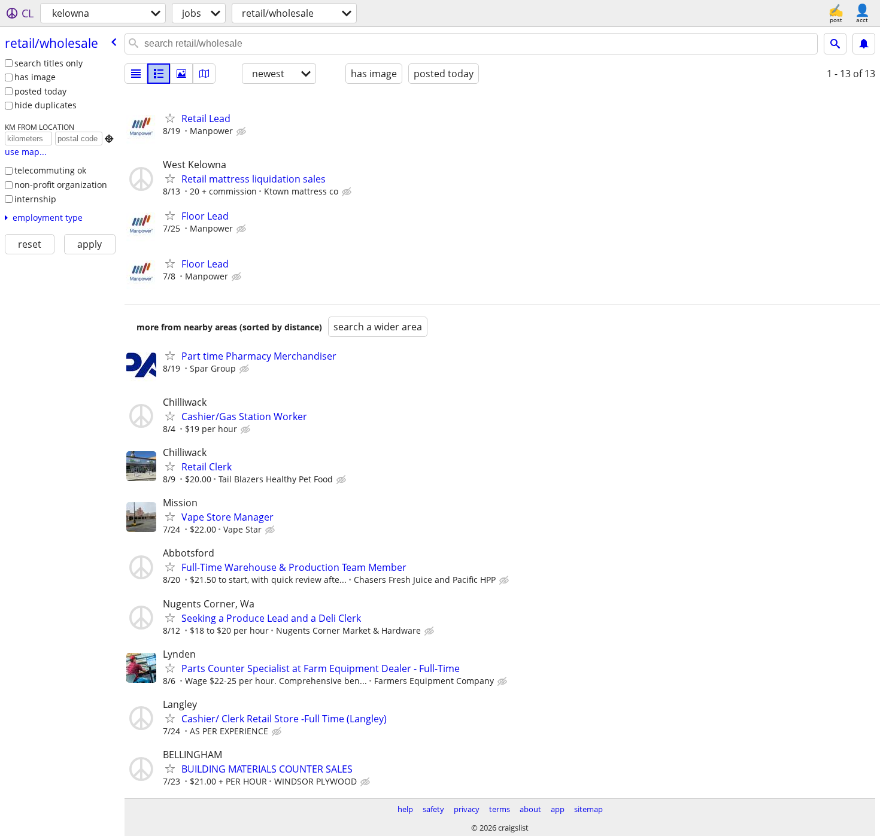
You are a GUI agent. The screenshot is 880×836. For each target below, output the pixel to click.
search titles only (48, 63)
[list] (136, 73)
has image (35, 77)
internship (35, 199)
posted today (40, 91)
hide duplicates (45, 105)
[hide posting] (242, 131)
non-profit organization (60, 184)
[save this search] (863, 43)
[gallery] (181, 73)
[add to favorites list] (170, 118)
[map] (204, 73)
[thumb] (158, 73)
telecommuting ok (50, 170)
